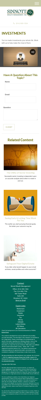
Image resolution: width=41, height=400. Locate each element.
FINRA (7, 369)
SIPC (10, 369)
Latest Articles (20, 324)
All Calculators (20, 328)
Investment (20, 311)
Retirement (20, 309)
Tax (20, 317)
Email (7, 94)
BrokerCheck (5, 332)
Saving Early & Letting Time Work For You (20, 219)
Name (7, 82)
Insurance (20, 315)
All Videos (20, 326)
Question (7, 107)
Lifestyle (20, 322)
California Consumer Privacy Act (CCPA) (19, 357)
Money (20, 320)
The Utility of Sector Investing (21, 173)
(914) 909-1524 (22, 23)
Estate (20, 313)
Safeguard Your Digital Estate (20, 263)
